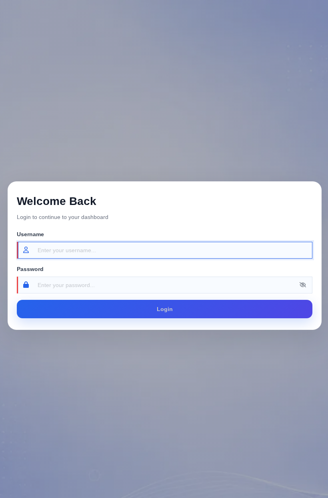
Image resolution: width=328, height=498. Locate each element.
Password (30, 269)
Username (30, 234)
